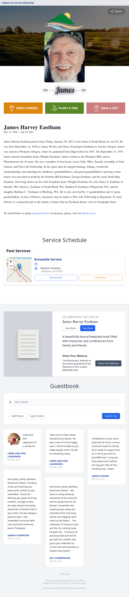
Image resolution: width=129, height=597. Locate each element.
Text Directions (55, 277)
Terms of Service (73, 583)
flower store (89, 213)
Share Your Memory (108, 363)
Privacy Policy (56, 583)
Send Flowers (101, 277)
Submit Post (111, 415)
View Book (70, 328)
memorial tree (42, 213)
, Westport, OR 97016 (51, 271)
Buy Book (88, 328)
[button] (19, 266)
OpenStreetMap (68, 588)
